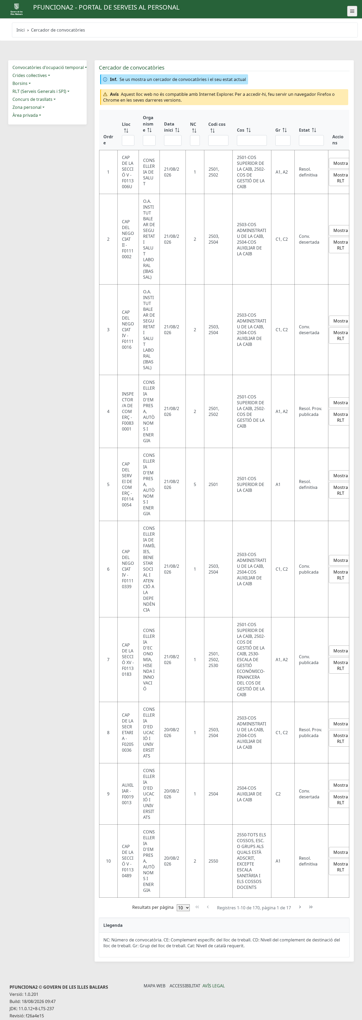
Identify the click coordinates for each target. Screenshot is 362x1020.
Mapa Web (154, 986)
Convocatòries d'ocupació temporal (48, 67)
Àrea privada (25, 115)
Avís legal (213, 986)
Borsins (20, 83)
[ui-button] (352, 11)
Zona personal (26, 107)
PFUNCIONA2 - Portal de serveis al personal (106, 7)
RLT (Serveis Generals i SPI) (39, 91)
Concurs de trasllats (32, 99)
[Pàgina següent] (300, 907)
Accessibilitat (185, 986)
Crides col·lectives (29, 75)
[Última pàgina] (311, 907)
